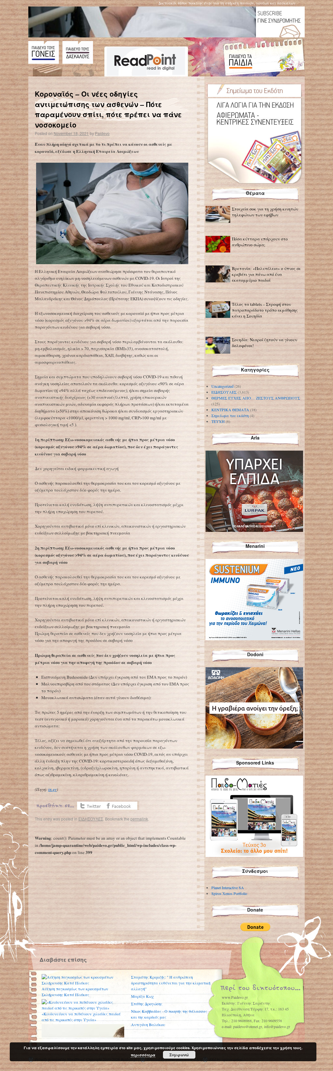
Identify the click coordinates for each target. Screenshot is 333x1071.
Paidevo (102, 133)
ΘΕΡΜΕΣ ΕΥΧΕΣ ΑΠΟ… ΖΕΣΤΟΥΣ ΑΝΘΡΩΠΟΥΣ (255, 397)
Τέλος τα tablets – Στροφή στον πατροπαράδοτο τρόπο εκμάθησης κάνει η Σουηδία (265, 310)
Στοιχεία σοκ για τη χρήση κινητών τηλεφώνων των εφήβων (265, 212)
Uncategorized (222, 386)
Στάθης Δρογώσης (146, 1003)
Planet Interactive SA (227, 887)
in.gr (52, 789)
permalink (139, 818)
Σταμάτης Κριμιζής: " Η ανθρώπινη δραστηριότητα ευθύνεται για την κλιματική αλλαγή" (170, 982)
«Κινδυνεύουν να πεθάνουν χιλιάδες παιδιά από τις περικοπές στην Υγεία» (81, 1016)
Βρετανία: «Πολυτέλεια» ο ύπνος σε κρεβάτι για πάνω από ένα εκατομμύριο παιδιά (266, 274)
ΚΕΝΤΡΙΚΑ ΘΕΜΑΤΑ (230, 409)
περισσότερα (143, 1054)
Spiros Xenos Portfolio (229, 893)
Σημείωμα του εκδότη (230, 415)
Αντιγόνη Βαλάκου (148, 1024)
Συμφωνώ (179, 1055)
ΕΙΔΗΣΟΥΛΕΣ (90, 818)
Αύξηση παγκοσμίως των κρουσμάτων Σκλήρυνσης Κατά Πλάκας (75, 991)
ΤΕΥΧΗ (218, 421)
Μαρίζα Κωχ (142, 996)
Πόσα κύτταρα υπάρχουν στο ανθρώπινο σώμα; (260, 242)
